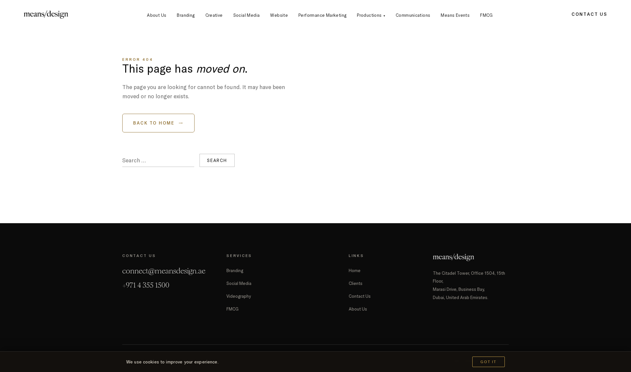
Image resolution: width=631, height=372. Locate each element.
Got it (488, 362)
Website (279, 15)
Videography (238, 296)
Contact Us (589, 14)
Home (355, 270)
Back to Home (158, 123)
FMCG (486, 15)
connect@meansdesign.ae (163, 271)
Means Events (455, 15)
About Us (156, 15)
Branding (186, 15)
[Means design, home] (46, 14)
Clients (355, 283)
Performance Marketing (322, 15)
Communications (413, 15)
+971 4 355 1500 (145, 285)
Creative (214, 15)
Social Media (246, 15)
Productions (371, 15)
